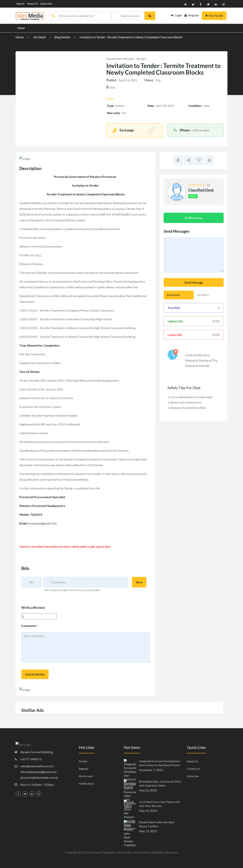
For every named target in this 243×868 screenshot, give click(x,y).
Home (21, 28)
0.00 (216, 321)
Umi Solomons (141, 852)
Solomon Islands (197, 366)
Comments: (29, 625)
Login (178, 15)
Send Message (193, 282)
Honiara (191, 360)
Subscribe (46, 3)
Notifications (86, 783)
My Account (86, 776)
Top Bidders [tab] (203, 294)
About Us (32, 3)
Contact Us (193, 768)
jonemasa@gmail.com (42, 523)
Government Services (120, 58)
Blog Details (62, 37)
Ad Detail (39, 37)
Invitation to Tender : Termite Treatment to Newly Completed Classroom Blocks (131, 37)
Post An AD (216, 15)
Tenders (141, 58)
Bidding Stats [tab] (173, 294)
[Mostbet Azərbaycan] (121, 861)
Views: (149, 80)
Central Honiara (197, 355)
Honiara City (208, 360)
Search (20, 3)
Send (139, 582)
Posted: (111, 80)
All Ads (83, 761)
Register (194, 15)
